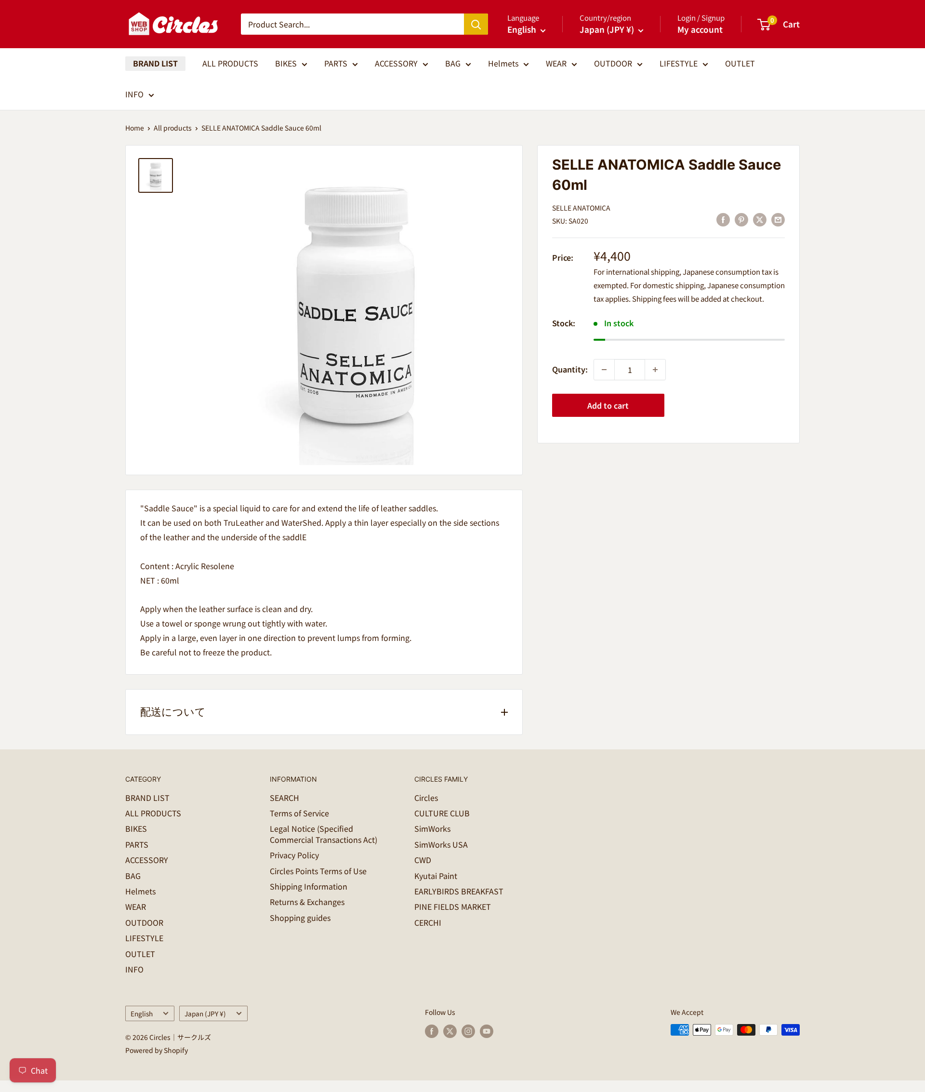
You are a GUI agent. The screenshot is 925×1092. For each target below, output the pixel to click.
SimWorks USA (441, 844)
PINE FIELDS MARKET (452, 906)
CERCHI (427, 922)
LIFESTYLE (679, 63)
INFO (134, 94)
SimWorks (432, 828)
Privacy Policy (294, 855)
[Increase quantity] (655, 370)
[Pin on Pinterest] (741, 219)
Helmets (503, 63)
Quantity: (570, 369)
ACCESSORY (396, 63)
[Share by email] (778, 219)
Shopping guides (300, 917)
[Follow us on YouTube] (486, 1031)
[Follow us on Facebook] (431, 1031)
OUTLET (740, 63)
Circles (426, 797)
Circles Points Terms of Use (318, 871)
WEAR (556, 63)
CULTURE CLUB (442, 813)
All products (173, 128)
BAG (453, 63)
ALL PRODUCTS (230, 63)
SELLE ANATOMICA (581, 208)
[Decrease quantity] (604, 370)
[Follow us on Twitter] (450, 1031)
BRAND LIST (155, 63)
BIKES (286, 63)
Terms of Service (299, 813)
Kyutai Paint (435, 875)
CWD (422, 860)
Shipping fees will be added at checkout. (698, 298)
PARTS (335, 63)
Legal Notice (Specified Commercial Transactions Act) (323, 834)
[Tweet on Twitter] (759, 219)
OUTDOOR (613, 63)
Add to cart (608, 405)
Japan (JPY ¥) (205, 1013)
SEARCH (284, 797)
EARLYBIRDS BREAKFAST (458, 891)
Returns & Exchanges (307, 901)
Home (134, 128)
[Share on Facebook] (723, 219)
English (142, 1013)
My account (700, 29)
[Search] (476, 24)
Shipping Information (308, 886)
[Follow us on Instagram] (468, 1031)
